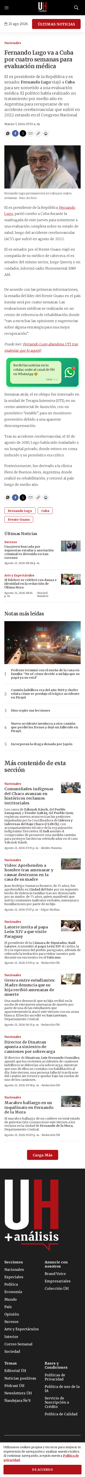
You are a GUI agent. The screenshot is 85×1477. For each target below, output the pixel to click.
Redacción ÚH (50, 962)
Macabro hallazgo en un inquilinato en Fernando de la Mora (28, 1107)
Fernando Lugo (20, 511)
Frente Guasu (19, 520)
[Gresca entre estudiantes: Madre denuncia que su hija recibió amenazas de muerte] (71, 979)
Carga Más (43, 1155)
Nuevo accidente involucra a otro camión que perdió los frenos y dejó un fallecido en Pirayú (44, 727)
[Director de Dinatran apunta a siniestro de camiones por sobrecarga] (71, 1040)
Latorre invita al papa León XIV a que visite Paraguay (26, 932)
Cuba (45, 511)
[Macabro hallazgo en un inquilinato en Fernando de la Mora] (71, 1101)
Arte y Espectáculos (19, 575)
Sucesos (10, 542)
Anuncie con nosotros (56, 1264)
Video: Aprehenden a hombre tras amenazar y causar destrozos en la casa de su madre (28, 872)
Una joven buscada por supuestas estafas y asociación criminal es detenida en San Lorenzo (29, 552)
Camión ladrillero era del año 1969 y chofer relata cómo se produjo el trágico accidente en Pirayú (45, 693)
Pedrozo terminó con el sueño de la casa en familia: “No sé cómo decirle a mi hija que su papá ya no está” (45, 673)
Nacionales (12, 43)
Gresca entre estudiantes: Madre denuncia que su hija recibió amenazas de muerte (29, 987)
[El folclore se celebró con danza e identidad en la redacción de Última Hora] (71, 579)
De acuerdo (42, 1470)
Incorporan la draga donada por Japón (41, 744)
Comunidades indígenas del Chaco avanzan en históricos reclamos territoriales (28, 796)
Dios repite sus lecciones (30, 710)
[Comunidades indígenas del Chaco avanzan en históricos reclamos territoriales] (71, 787)
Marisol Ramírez (42, 594)
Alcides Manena (51, 848)
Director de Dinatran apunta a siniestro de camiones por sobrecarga (29, 1047)
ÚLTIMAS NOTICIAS (56, 24)
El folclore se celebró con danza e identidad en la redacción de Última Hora (30, 583)
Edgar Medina (50, 909)
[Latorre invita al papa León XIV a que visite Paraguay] (71, 925)
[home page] (42, 7)
